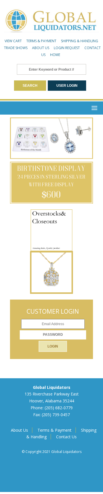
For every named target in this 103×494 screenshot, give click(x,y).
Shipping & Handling (79, 40)
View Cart (13, 40)
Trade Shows (15, 47)
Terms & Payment (41, 40)
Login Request (67, 47)
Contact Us (66, 436)
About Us (40, 47)
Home (55, 54)
